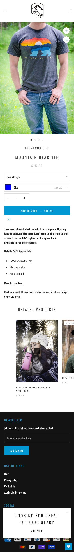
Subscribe (17, 450)
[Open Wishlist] (68, 546)
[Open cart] (69, 10)
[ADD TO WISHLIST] (9, 218)
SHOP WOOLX (37, 531)
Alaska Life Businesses (15, 492)
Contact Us (9, 486)
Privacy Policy (10, 480)
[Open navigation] (5, 10)
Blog (6, 474)
